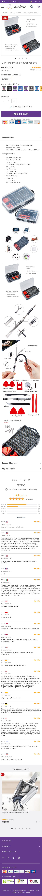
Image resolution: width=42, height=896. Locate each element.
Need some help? (9, 852)
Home (5, 13)
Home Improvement (30, 13)
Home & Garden (15, 13)
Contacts (6, 841)
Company (6, 846)
